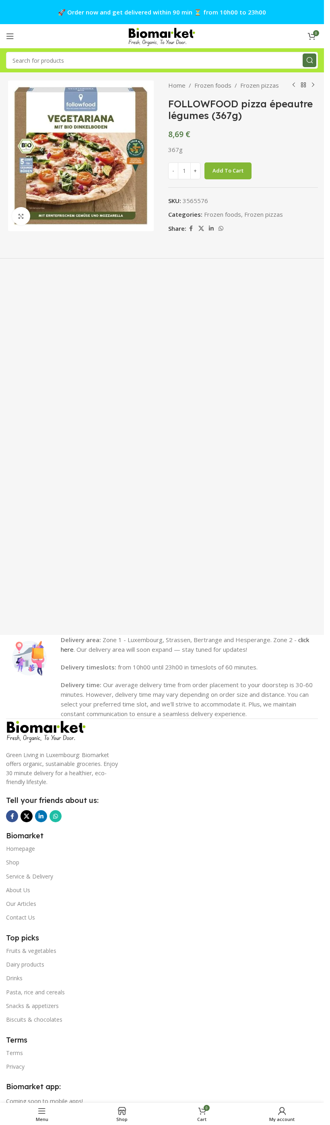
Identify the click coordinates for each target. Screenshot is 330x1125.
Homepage (20, 848)
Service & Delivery (29, 876)
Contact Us (20, 917)
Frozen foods (212, 85)
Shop (12, 862)
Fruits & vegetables (31, 951)
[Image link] (46, 730)
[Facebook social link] (191, 228)
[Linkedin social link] (211, 228)
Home (177, 85)
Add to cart (227, 170)
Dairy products (25, 964)
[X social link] (201, 228)
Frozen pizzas (259, 85)
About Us (18, 890)
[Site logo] (162, 35)
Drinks (14, 978)
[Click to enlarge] (21, 216)
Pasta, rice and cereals (35, 992)
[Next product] (313, 85)
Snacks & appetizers (32, 1006)
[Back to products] (303, 85)
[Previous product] (294, 85)
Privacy (15, 1066)
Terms (14, 1053)
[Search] (309, 60)
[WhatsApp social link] (221, 228)
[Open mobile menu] (10, 36)
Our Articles (21, 903)
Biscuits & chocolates (34, 1019)
